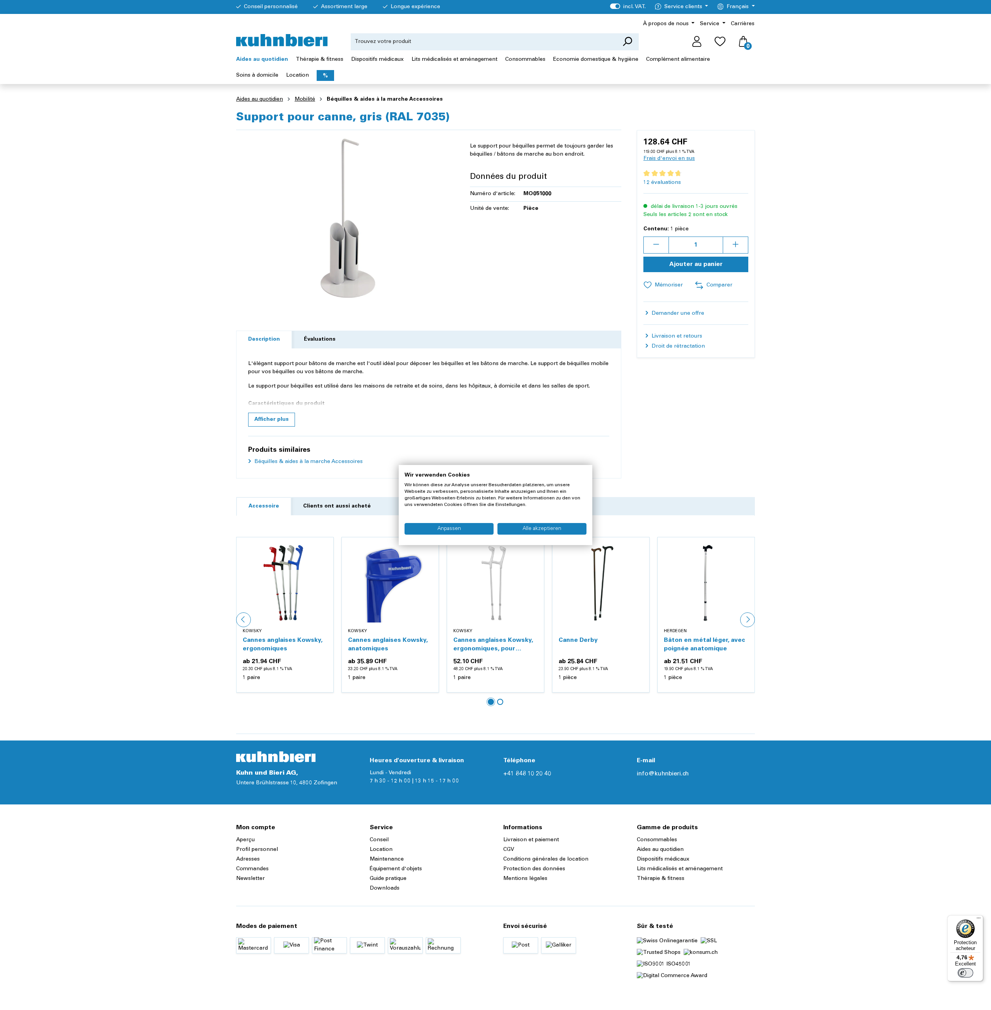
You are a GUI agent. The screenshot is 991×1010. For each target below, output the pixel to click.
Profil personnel (257, 849)
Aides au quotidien (660, 849)
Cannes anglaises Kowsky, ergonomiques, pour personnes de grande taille (494, 645)
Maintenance (387, 859)
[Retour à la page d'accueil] (281, 40)
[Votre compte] (696, 41)
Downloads (384, 888)
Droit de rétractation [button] (677, 346)
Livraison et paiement (531, 840)
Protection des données (534, 869)
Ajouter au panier (696, 264)
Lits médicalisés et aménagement (680, 869)
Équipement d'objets (396, 869)
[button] (271, 420)
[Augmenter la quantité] (735, 245)
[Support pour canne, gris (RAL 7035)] (345, 219)
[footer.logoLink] (275, 756)
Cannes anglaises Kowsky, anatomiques (388, 644)
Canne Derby (578, 640)
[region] (345, 219)
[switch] (965, 972)
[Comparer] (323, 566)
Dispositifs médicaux (663, 859)
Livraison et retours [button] (676, 336)
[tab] (264, 339)
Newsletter (250, 878)
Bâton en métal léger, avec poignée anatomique (704, 644)
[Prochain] (747, 619)
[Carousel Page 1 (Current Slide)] (491, 702)
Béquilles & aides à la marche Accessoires (308, 462)
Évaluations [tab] (320, 339)
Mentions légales (525, 878)
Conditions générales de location (545, 859)
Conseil (379, 840)
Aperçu (245, 840)
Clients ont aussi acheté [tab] (337, 506)
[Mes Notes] (720, 41)
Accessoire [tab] (264, 506)
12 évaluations (662, 182)
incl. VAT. (628, 7)
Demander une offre (677, 313)
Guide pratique (388, 878)
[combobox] (483, 41)
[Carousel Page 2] (500, 702)
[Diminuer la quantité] (656, 245)
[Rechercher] (627, 41)
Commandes (252, 869)
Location (381, 849)
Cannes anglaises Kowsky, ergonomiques (282, 644)
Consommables (657, 840)
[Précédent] (243, 619)
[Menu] (978, 919)
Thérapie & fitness (660, 878)
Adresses (248, 859)
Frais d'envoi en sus (669, 158)
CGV (508, 849)
